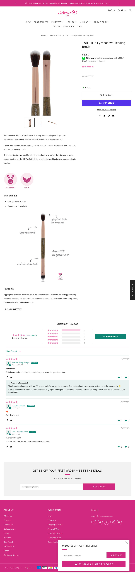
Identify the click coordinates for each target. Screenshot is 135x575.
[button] (87, 66)
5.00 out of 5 (31, 335)
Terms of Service (54, 537)
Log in (111, 10)
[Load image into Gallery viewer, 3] (52, 122)
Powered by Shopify (107, 573)
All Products (9, 546)
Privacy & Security (55, 533)
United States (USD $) (12, 568)
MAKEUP (84, 22)
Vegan (6, 551)
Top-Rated (8, 542)
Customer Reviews (11, 555)
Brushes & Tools (62, 26)
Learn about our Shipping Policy (94, 564)
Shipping (85, 61)
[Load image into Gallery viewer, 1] (30, 122)
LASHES (71, 22)
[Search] (130, 10)
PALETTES (56, 22)
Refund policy (53, 542)
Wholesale (52, 520)
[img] (11, 359)
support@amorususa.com (102, 516)
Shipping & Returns (55, 524)
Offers (6, 533)
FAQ (49, 516)
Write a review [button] (110, 336)
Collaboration (9, 529)
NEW (28, 22)
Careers (7, 520)
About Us (8, 516)
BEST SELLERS (41, 22)
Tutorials (7, 537)
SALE (79, 26)
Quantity (87, 76)
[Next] (119, 3)
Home (43, 35)
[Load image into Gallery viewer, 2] (41, 122)
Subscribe (116, 555)
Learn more (105, 3)
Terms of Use (53, 529)
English (27, 568)
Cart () (122, 10)
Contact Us (8, 524)
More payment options (106, 110)
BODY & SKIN (100, 22)
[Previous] (15, 3)
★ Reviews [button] (132, 290)
